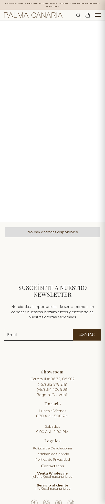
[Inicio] (33, 15)
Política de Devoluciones (52, 448)
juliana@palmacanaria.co (52, 475)
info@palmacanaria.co (53, 486)
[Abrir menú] (97, 15)
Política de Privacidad (52, 459)
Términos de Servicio (52, 454)
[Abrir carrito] (87, 15)
